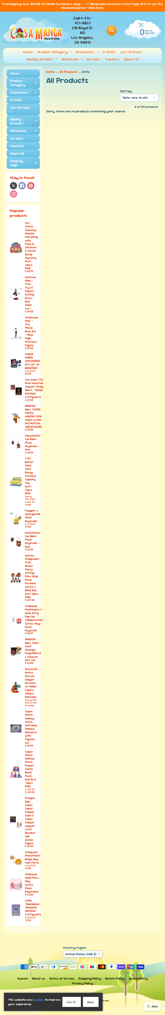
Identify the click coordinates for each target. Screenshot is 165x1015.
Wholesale (72, 60)
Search (22, 978)
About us (38, 978)
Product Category (55, 52)
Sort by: (126, 91)
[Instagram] (13, 194)
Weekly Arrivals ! (42, 60)
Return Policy (115, 978)
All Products (68, 72)
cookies (39, 1000)
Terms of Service (61, 978)
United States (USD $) (80, 954)
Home (28, 52)
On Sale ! (94, 59)
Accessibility (138, 978)
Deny (90, 1002)
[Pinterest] (30, 185)
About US (131, 59)
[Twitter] (13, 185)
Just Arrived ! (131, 52)
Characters (87, 52)
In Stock (109, 52)
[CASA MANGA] (36, 30)
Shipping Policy (89, 978)
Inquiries (112, 59)
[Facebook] (22, 185)
